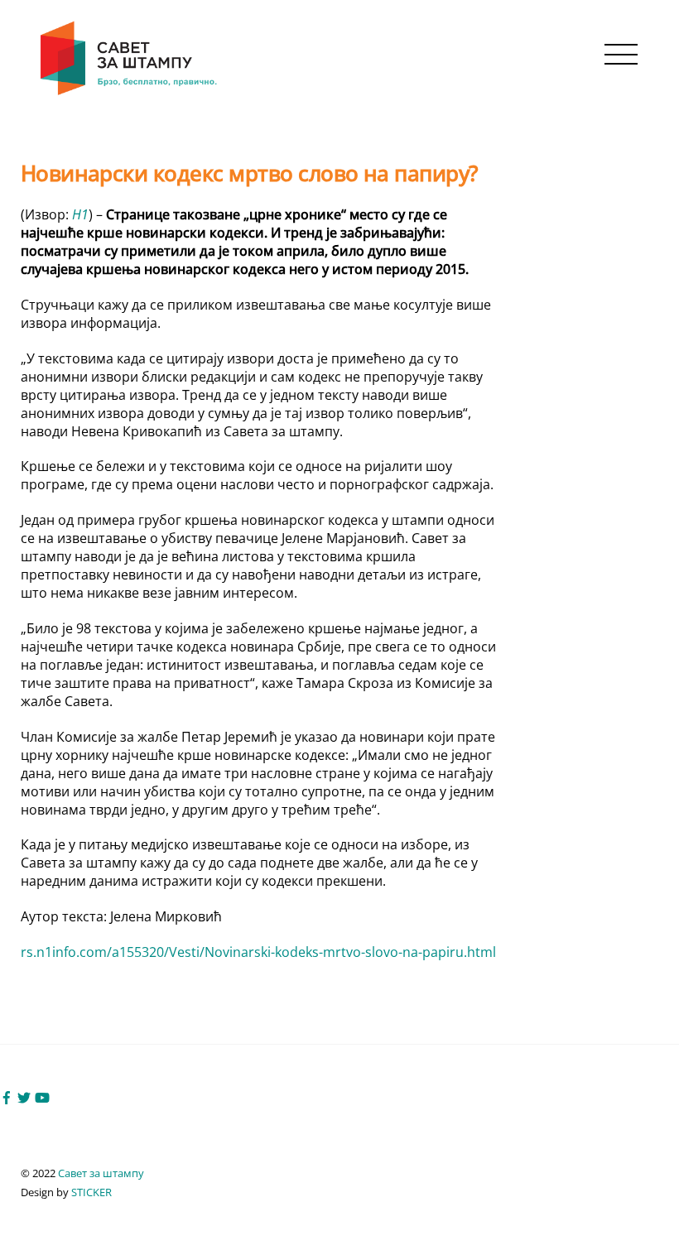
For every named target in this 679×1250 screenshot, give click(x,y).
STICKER (91, 1192)
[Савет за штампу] (130, 92)
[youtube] (42, 1096)
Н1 (80, 214)
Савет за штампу (101, 1173)
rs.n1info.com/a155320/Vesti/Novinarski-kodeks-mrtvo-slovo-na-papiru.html (258, 952)
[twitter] (24, 1096)
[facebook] (6, 1096)
